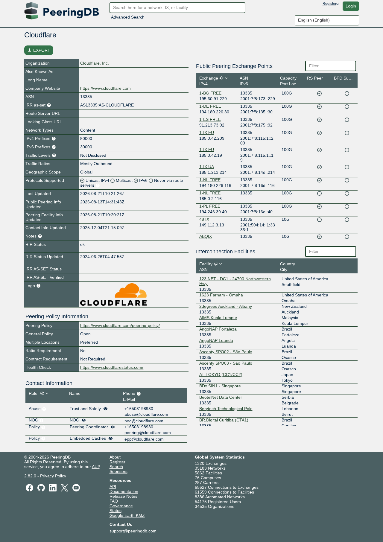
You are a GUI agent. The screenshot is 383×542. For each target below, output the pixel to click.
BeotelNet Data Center (220, 397)
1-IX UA (206, 166)
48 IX (204, 219)
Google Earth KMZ (127, 515)
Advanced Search (128, 17)
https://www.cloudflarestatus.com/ (111, 367)
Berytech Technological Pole (226, 408)
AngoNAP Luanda (216, 340)
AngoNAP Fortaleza (218, 329)
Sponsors (118, 471)
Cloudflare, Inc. (94, 63)
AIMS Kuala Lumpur (218, 317)
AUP (96, 466)
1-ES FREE (210, 119)
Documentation (124, 491)
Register (329, 3)
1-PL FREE (209, 206)
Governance (121, 505)
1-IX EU (206, 132)
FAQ (114, 501)
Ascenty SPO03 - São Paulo (225, 363)
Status (115, 510)
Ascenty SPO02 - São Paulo (225, 351)
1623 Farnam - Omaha (221, 295)
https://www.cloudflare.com (105, 88)
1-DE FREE (210, 106)
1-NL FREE (210, 179)
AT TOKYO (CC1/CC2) (220, 374)
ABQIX (205, 236)
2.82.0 (30, 476)
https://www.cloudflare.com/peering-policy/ (120, 325)
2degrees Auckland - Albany (225, 306)
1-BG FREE (210, 93)
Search (116, 466)
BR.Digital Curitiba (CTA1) (223, 420)
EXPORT (38, 50)
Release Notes (123, 496)
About (115, 457)
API (113, 486)
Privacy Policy (53, 476)
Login (351, 6)
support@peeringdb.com (133, 531)
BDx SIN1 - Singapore (220, 385)
